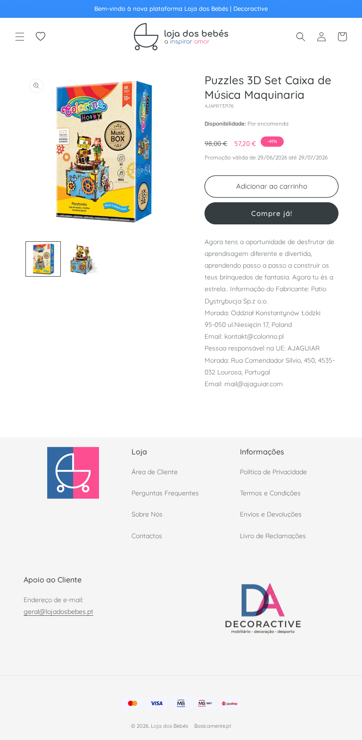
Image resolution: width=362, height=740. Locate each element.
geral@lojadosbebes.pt (58, 611)
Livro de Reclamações (273, 536)
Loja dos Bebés (169, 726)
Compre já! (271, 213)
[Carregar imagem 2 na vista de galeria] (82, 259)
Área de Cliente (155, 472)
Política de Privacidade (273, 472)
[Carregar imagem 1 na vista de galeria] (43, 259)
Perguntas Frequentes (165, 493)
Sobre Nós (147, 514)
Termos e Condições (270, 493)
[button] (19, 36)
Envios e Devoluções (271, 514)
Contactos (147, 536)
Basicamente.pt (212, 726)
